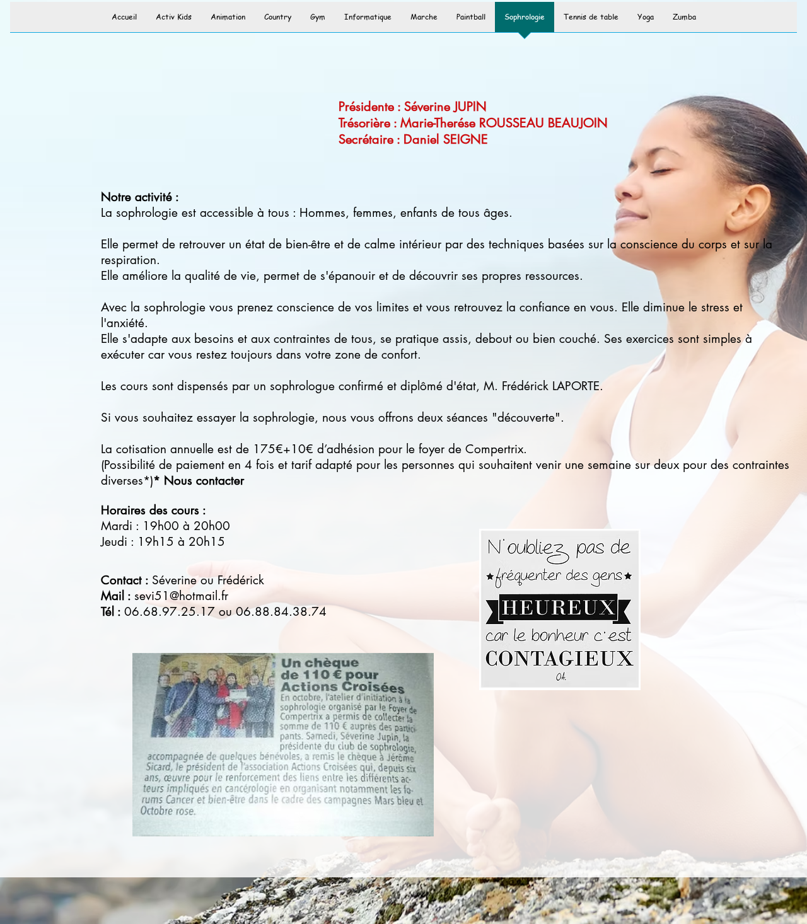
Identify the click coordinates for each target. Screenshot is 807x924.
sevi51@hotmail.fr (181, 596)
